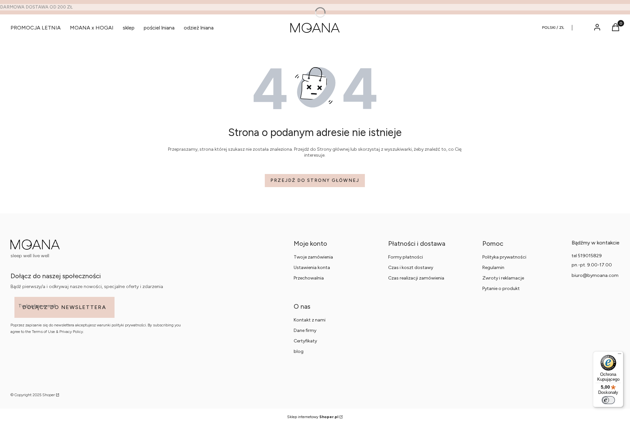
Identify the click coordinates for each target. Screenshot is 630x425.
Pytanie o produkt (501, 288)
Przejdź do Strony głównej (314, 180)
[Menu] (619, 355)
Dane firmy (305, 330)
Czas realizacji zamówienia (416, 278)
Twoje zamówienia (313, 257)
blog (299, 351)
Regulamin (493, 267)
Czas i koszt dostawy (410, 267)
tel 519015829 (587, 256)
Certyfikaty (305, 341)
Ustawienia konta (312, 267)
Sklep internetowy (312, 417)
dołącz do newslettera (64, 307)
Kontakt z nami (310, 320)
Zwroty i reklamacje (503, 278)
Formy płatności (405, 257)
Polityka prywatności (504, 257)
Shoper (48, 395)
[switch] (608, 400)
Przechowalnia (309, 278)
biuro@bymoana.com (595, 275)
